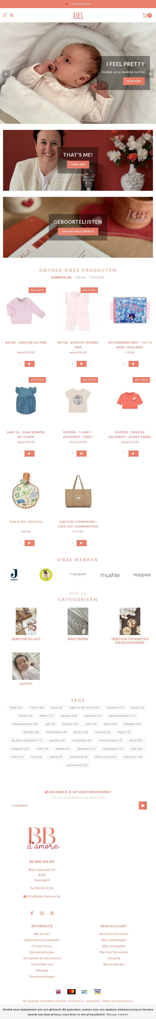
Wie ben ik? (42, 934)
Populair (97, 277)
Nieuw (81, 277)
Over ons (78, 164)
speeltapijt (113, 748)
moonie (102, 732)
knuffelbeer (57, 732)
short (136, 740)
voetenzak (78, 757)
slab (43, 748)
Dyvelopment (124, 1001)
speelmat (86, 748)
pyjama (57, 740)
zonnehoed (77, 765)
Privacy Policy (42, 946)
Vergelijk (114, 958)
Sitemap (42, 970)
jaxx (50, 724)
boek (137, 707)
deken (47, 715)
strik (137, 748)
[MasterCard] (71, 992)
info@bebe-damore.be (44, 896)
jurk (91, 724)
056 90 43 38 (43, 888)
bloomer (115, 707)
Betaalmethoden (42, 952)
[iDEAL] (58, 992)
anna (56, 707)
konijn (81, 732)
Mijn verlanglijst (114, 946)
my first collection (26, 740)
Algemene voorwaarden (42, 940)
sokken (63, 748)
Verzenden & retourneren (42, 958)
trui (36, 757)
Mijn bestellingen (114, 940)
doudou (69, 715)
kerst (110, 724)
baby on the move (85, 707)
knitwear (132, 724)
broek (25, 715)
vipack (55, 757)
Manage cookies (117, 1014)
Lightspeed (92, 1001)
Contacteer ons (42, 964)
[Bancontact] (84, 992)
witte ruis (133, 757)
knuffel (31, 732)
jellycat (70, 724)
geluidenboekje (122, 715)
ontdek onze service (78, 231)
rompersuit (82, 740)
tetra (18, 757)
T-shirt (37, 707)
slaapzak (20, 748)
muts (123, 732)
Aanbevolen (61, 277)
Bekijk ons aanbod (126, 77)
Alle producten (114, 964)
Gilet (16, 707)
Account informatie (114, 934)
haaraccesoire (25, 724)
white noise (106, 757)
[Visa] (97, 992)
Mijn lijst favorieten (114, 952)
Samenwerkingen (42, 976)
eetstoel (93, 715)
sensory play (110, 740)
